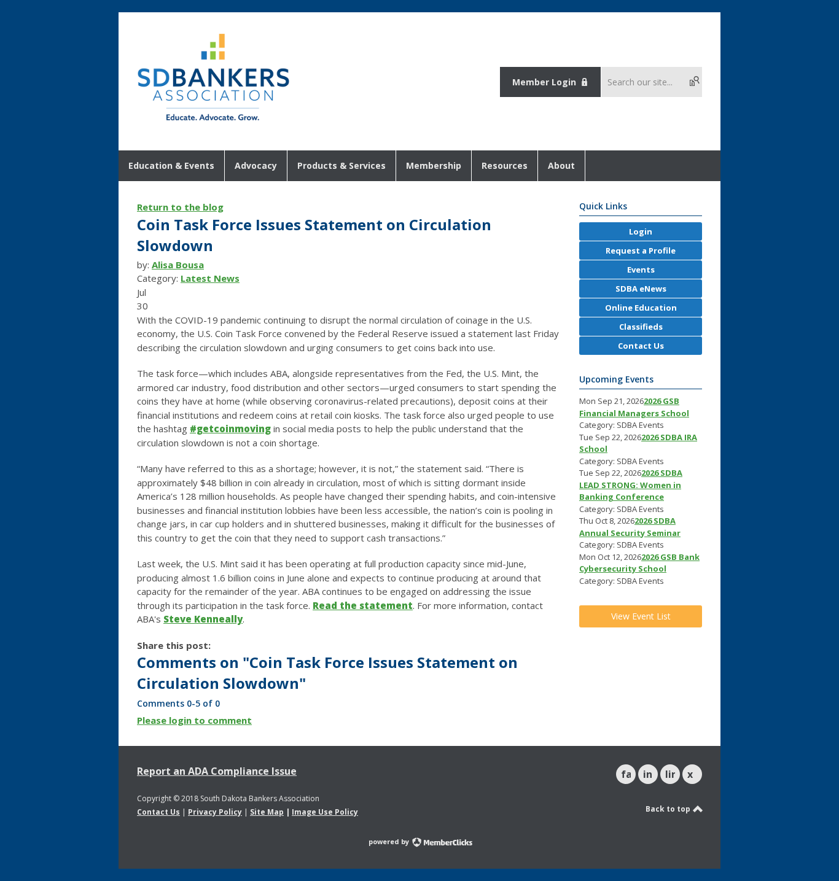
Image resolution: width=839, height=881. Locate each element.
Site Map (267, 812)
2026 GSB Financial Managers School (634, 407)
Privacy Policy (215, 812)
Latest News (210, 278)
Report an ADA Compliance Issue (217, 771)
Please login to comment (194, 720)
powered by (390, 841)
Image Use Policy (325, 812)
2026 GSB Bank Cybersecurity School (639, 563)
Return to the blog (180, 207)
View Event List (641, 616)
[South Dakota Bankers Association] (213, 121)
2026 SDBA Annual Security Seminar (630, 526)
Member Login (544, 82)
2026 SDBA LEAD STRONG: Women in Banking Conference (630, 484)
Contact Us (158, 812)
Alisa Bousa (178, 264)
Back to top (669, 809)
